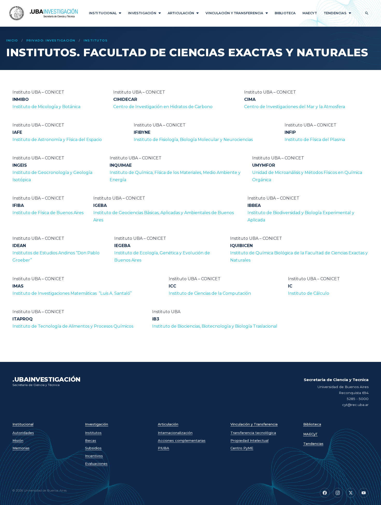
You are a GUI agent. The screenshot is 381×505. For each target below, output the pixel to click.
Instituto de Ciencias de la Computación (210, 293)
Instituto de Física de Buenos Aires (47, 212)
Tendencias (335, 13)
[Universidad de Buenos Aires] (16, 13)
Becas (90, 440)
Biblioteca (285, 13)
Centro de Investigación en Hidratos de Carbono (163, 106)
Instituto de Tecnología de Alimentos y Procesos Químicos (72, 326)
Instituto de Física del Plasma (315, 139)
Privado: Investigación (50, 40)
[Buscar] (367, 13)
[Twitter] (351, 493)
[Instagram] (338, 493)
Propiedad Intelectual (249, 440)
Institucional (103, 13)
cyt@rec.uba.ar (355, 405)
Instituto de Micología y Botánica (46, 106)
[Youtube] (364, 493)
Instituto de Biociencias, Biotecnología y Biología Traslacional (214, 326)
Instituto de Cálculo (308, 293)
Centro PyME (241, 448)
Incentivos (94, 456)
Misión (17, 440)
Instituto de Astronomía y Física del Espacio (57, 139)
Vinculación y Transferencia (234, 13)
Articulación (181, 13)
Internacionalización (175, 433)
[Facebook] (325, 493)
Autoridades (23, 433)
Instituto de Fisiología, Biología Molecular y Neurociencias (193, 139)
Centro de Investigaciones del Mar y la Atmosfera (294, 106)
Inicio (12, 40)
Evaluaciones (96, 463)
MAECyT (310, 434)
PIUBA (163, 448)
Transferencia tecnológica (253, 433)
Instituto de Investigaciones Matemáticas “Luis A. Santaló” (72, 293)
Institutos (96, 40)
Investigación (142, 13)
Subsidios (93, 448)
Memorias (21, 448)
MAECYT (309, 13)
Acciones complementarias (182, 440)
